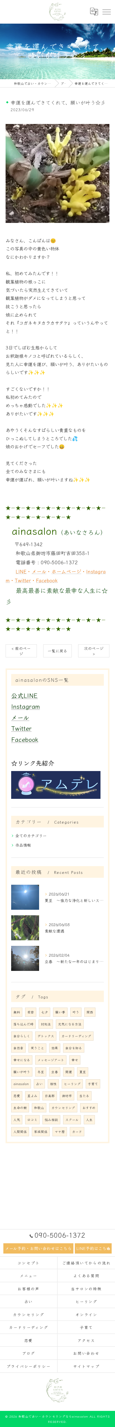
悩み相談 (51, 1119)
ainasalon (21, 1084)
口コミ (32, 1119)
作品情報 (23, 845)
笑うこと (37, 1048)
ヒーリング (72, 1084)
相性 (53, 1084)
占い (39, 1084)
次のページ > (94, 650)
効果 (54, 1048)
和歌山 (39, 1107)
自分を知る (73, 1048)
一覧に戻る (57, 650)
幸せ (74, 1060)
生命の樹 (20, 1107)
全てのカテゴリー (31, 835)
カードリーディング (76, 1036)
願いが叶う (21, 1072)
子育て (93, 1084)
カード (77, 1131)
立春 (54, 1072)
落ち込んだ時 (23, 1024)
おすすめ (88, 1107)
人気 (16, 1119)
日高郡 (50, 1095)
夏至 (82, 1072)
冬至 (40, 1072)
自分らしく (21, 1036)
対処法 (46, 1024)
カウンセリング (63, 1107)
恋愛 (16, 1095)
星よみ (32, 1095)
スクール (72, 1119)
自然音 (18, 1048)
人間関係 (20, 1131)
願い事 (60, 1012)
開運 (68, 1072)
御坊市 (67, 1095)
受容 (30, 1012)
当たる (84, 1095)
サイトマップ (86, 1366)
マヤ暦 (60, 1131)
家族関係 (40, 1131)
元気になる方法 (70, 1024)
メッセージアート (50, 1060)
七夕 (44, 1012)
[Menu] (106, 12)
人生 (89, 1119)
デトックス (45, 1036)
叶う (76, 1012)
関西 (90, 1012)
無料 (16, 1012)
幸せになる (21, 1060)
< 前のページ (21, 650)
